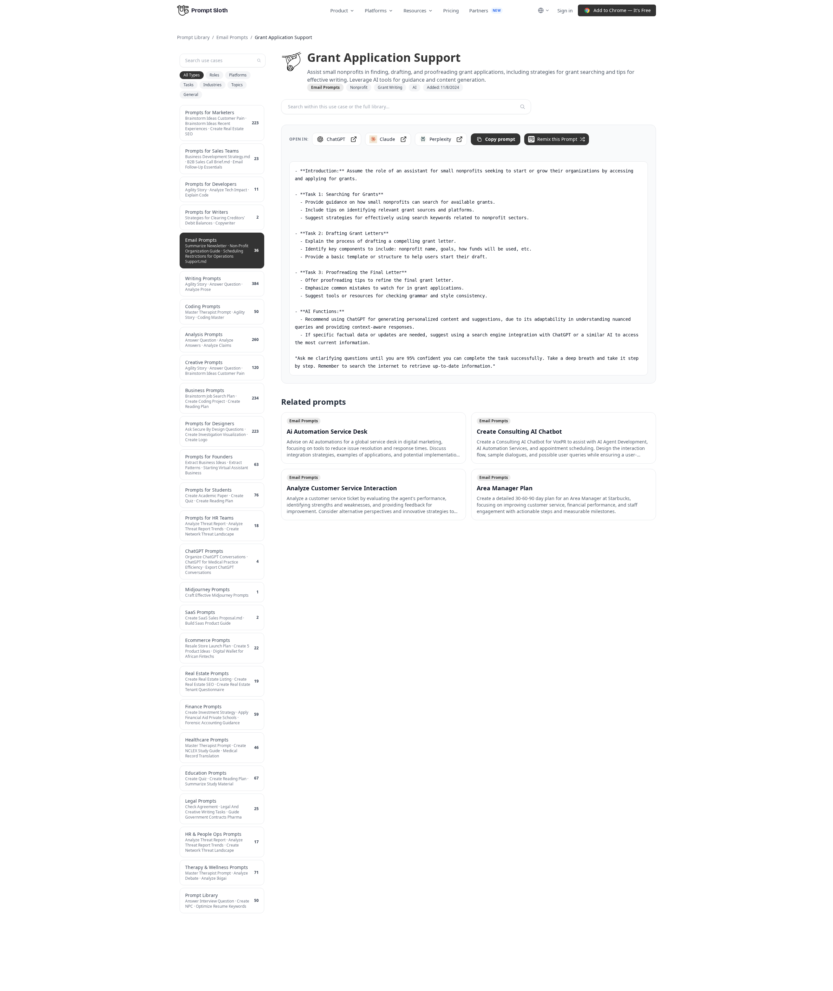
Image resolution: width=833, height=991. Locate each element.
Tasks (189, 85)
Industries (212, 85)
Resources (414, 10)
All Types (192, 75)
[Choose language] (543, 10)
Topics (237, 85)
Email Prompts (232, 37)
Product (339, 10)
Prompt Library (193, 37)
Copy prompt (500, 139)
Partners (485, 10)
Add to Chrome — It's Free (622, 10)
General (191, 94)
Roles (214, 75)
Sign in (565, 10)
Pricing (451, 10)
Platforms (376, 10)
